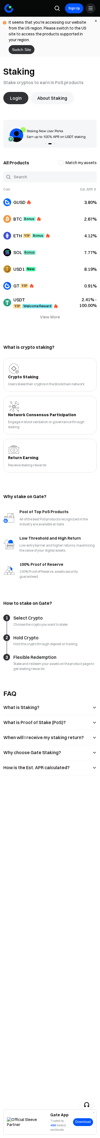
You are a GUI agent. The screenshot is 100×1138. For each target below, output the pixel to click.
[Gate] (8, 8)
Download (83, 1122)
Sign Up (74, 8)
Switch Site (21, 49)
